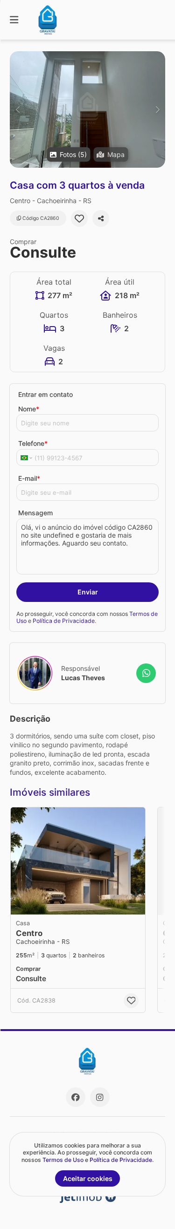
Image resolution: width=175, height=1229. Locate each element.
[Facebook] (75, 1097)
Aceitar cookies (87, 1178)
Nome (28, 409)
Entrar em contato (45, 394)
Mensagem (35, 513)
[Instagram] (100, 1097)
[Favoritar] (79, 218)
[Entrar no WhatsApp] (146, 673)
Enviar (87, 592)
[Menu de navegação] (14, 20)
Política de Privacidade (64, 620)
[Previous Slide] (17, 109)
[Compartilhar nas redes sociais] (100, 218)
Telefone (33, 443)
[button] (87, 109)
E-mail (29, 478)
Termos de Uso (63, 1159)
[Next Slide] (157, 109)
